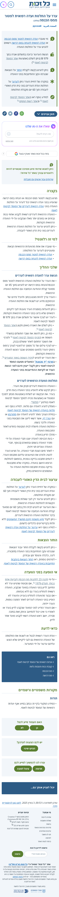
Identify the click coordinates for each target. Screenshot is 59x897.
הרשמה (17, 854)
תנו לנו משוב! (46, 834)
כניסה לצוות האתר (44, 841)
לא (22, 727)
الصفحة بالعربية (49, 26)
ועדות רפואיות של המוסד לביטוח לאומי (34, 662)
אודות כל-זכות (46, 817)
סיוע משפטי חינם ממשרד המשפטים (25, 519)
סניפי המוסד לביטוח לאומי (26, 337)
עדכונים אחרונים (45, 831)
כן (37, 727)
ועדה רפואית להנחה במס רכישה (28, 43)
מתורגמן (12, 414)
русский (37, 26)
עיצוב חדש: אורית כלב (21, 825)
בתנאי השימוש (18, 876)
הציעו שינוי (29, 748)
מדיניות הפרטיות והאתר (42, 827)
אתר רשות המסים (28, 101)
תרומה (39, 768)
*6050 (34, 402)
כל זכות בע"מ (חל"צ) (18, 864)
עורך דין (47, 418)
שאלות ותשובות (45, 820)
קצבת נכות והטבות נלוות (41, 666)
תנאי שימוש (9, 141)
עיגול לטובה (23, 768)
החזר (19, 70)
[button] (54, 4)
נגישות (48, 824)
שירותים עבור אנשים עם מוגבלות (38, 179)
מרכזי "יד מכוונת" (44, 361)
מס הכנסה (47, 671)
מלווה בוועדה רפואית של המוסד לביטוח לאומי (31, 410)
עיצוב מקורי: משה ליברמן (20, 822)
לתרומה (48, 838)
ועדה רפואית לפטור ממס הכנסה (21, 38)
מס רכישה (47, 675)
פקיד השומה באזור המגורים (19, 357)
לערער (15, 81)
